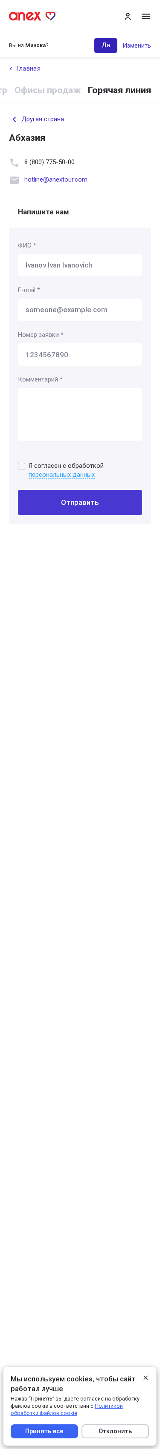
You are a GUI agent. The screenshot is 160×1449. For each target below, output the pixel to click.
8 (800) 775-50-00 (49, 162)
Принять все (44, 1431)
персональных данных (62, 474)
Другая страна (42, 119)
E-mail (29, 290)
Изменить (136, 45)
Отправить (80, 502)
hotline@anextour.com (55, 179)
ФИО (27, 245)
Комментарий (40, 379)
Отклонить (115, 1431)
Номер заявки (41, 335)
